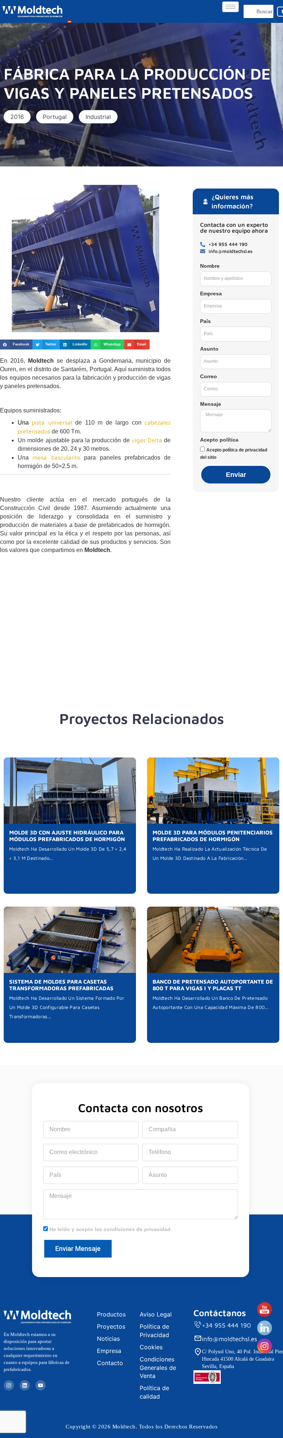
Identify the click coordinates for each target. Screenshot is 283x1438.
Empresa (211, 293)
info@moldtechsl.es (229, 1339)
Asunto (209, 349)
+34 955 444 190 (226, 1325)
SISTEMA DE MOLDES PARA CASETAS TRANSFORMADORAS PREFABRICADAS (61, 984)
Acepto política (219, 440)
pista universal (52, 422)
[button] (17, 116)
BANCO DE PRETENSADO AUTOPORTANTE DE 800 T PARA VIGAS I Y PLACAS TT (213, 984)
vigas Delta (147, 440)
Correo (208, 376)
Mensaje (210, 404)
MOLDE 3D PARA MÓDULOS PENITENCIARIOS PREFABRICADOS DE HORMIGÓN (213, 835)
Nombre (210, 266)
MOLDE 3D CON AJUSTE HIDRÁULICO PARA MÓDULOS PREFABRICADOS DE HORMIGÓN (67, 835)
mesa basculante (56, 457)
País (205, 321)
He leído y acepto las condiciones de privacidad (110, 1229)
